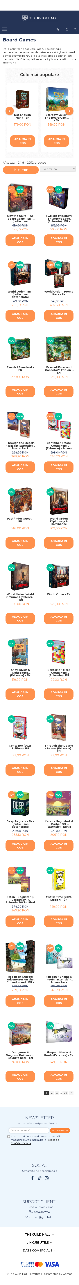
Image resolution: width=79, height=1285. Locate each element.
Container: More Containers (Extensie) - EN (58, 673)
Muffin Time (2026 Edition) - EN (59, 898)
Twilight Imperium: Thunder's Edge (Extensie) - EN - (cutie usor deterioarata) (59, 219)
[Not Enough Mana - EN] (22, 99)
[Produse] (5, 30)
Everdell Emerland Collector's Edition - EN (59, 370)
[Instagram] (47, 1178)
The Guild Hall (38, 1234)
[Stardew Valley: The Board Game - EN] (56, 99)
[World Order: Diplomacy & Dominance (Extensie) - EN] (58, 500)
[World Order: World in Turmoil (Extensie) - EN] (20, 576)
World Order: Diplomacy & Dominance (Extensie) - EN (59, 521)
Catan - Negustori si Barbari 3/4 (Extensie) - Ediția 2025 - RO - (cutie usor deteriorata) (59, 824)
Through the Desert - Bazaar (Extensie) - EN (59, 748)
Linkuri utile (38, 1242)
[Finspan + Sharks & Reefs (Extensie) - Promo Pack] (58, 957)
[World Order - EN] (58, 576)
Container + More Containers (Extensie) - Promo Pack (59, 446)
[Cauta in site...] (75, 29)
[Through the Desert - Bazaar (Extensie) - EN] (58, 728)
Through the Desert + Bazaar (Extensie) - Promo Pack (20, 446)
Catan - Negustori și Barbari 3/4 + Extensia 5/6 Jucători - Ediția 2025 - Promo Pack (20, 900)
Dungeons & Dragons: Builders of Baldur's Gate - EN (20, 1055)
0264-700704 (41, 1212)
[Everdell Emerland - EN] (20, 349)
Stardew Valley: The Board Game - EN (56, 118)
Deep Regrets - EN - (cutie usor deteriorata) (20, 824)
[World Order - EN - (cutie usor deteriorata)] (20, 273)
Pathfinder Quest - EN (20, 520)
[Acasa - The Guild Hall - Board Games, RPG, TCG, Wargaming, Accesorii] (39, 18)
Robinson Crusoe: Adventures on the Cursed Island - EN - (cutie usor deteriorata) (20, 979)
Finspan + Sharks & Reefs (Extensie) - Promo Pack (59, 979)
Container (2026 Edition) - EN (20, 747)
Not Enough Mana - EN (22, 116)
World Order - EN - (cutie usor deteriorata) (20, 294)
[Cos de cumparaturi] (67, 29)
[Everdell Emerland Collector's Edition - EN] (58, 349)
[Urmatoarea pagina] (71, 1093)
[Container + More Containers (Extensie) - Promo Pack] (58, 425)
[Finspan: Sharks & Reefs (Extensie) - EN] (58, 1034)
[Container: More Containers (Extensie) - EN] (58, 652)
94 (65, 1092)
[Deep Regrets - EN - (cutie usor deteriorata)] (20, 803)
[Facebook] (32, 1178)
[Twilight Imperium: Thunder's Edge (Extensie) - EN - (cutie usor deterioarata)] (58, 198)
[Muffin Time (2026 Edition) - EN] (58, 879)
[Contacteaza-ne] (58, 29)
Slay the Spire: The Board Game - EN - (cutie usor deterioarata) (20, 219)
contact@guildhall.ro (41, 1217)
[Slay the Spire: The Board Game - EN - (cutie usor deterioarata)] (20, 198)
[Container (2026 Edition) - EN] (20, 728)
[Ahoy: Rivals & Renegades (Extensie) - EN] (20, 652)
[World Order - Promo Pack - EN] (58, 273)
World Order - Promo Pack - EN (58, 293)
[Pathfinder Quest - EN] (20, 500)
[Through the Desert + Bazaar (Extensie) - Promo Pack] (20, 425)
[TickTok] (39, 1178)
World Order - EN (59, 594)
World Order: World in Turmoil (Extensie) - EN (20, 597)
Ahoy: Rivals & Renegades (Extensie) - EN (20, 673)
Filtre (22, 170)
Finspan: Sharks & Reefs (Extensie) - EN (58, 1054)
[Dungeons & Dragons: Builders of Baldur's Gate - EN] (20, 1034)
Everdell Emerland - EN (20, 369)
